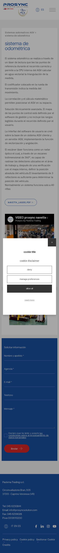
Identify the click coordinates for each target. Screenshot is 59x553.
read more (29, 300)
